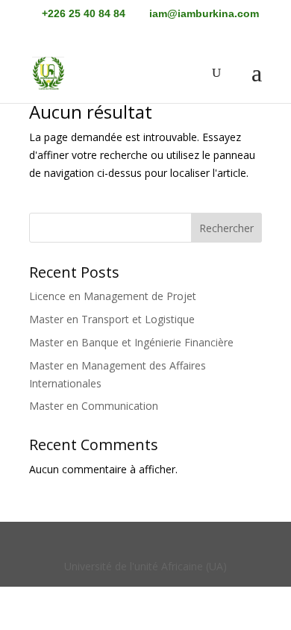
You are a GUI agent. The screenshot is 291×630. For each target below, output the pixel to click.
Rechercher (226, 228)
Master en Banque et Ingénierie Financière (131, 342)
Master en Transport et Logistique (112, 319)
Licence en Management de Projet (112, 296)
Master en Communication (93, 406)
